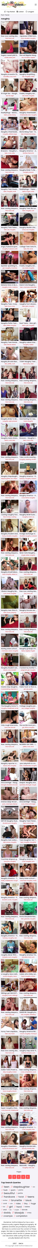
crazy (13, 306)
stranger (28, 785)
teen (22, 134)
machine (14, 268)
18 (9, 96)
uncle (5, 976)
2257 (15, 1243)
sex (13, 38)
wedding (33, 1014)
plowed (14, 421)
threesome (27, 134)
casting (13, 517)
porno (21, 1190)
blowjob (4, 957)
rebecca (14, 574)
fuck (9, 306)
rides (18, 1203)
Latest (21, 12)
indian (33, 976)
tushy (28, 364)
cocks (32, 191)
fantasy (22, 478)
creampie (26, 287)
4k (33, 153)
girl (4, 268)
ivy (33, 517)
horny (4, 536)
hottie (32, 76)
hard (10, 38)
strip (4, 1072)
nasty (35, 880)
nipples (32, 57)
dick (8, 766)
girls (26, 306)
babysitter (33, 287)
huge (28, 191)
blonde (26, 612)
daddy (29, 1148)
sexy (13, 440)
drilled (11, 134)
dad (32, 364)
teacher (7, 1110)
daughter (33, 842)
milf (29, 1168)
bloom (14, 1091)
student (26, 38)
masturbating (5, 689)
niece (15, 976)
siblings (14, 995)
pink (14, 57)
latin (21, 766)
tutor (22, 38)
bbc (6, 364)
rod (27, 230)
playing (13, 612)
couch (22, 1034)
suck (8, 593)
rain (15, 938)
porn (3, 804)
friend (30, 153)
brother (25, 153)
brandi (31, 172)
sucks (9, 900)
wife (16, 249)
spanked (22, 785)
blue (3, 574)
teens (5, 115)
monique (34, 1034)
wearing (28, 459)
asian (10, 651)
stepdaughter (5, 478)
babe (10, 57)
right (10, 421)
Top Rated (11, 12)
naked (31, 344)
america (34, 459)
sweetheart (10, 708)
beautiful (9, 1193)
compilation (28, 1072)
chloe (26, 804)
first (6, 38)
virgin (12, 96)
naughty (33, 38)
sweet (6, 57)
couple (16, 1210)
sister (27, 555)
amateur (27, 57)
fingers (33, 651)
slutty (3, 880)
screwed (34, 536)
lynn (33, 861)
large (15, 134)
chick (24, 230)
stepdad (16, 478)
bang (14, 115)
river (33, 1129)
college (26, 708)
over (32, 1168)
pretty (9, 364)
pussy (9, 612)
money (8, 517)
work (14, 191)
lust (33, 210)
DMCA (21, 1243)
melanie (15, 287)
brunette (6, 76)
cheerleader (24, 115)
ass (11, 478)
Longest (31, 12)
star (29, 115)
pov (9, 823)
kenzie (9, 344)
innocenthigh (16, 785)
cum (4, 593)
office (26, 727)
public (31, 689)
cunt (13, 364)
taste (26, 96)
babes (27, 1206)
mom (10, 287)
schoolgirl (32, 804)
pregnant (24, 670)
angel (23, 555)
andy (16, 708)
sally (13, 153)
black (5, 670)
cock (10, 76)
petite (8, 325)
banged (3, 785)
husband (11, 249)
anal (31, 249)
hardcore (5, 1148)
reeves (14, 344)
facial (21, 1196)
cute (11, 1203)
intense (15, 804)
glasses (26, 919)
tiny (26, 1203)
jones (10, 115)
